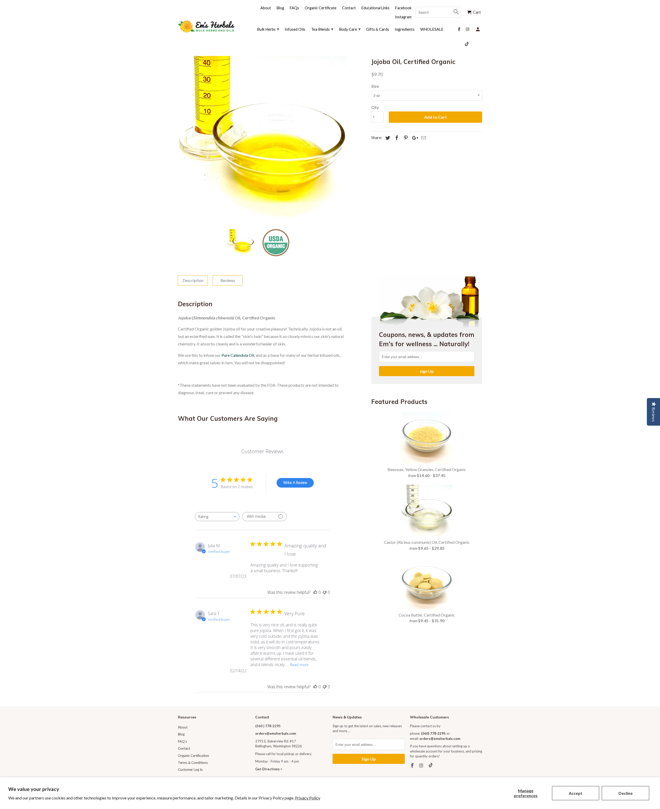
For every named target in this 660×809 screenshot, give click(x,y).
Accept (575, 793)
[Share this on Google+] (414, 138)
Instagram (403, 17)
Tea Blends (322, 29)
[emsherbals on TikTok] (431, 765)
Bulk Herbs (268, 29)
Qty (375, 107)
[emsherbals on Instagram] (422, 765)
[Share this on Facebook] (396, 138)
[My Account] (478, 28)
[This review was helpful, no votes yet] (315, 592)
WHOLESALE (431, 29)
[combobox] (217, 516)
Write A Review (295, 482)
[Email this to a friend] (423, 138)
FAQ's (182, 741)
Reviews (227, 280)
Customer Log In (190, 769)
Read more (299, 664)
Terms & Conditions (193, 763)
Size (375, 86)
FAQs (294, 8)
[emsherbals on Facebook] (413, 765)
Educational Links (375, 8)
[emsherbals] (206, 26)
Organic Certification (193, 756)
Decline (625, 793)
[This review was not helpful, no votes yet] (324, 592)
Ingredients (405, 29)
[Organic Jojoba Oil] (262, 140)
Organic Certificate (320, 8)
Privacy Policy (307, 797)
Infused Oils (295, 29)
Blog (181, 734)
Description (193, 280)
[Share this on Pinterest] (405, 138)
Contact (184, 748)
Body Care (350, 29)
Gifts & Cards (377, 29)
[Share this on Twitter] (387, 138)
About (182, 727)
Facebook (403, 8)
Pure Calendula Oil (237, 355)
